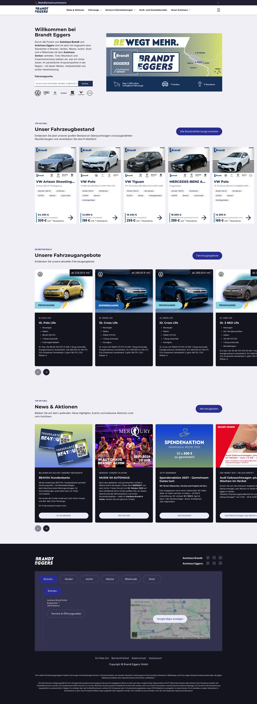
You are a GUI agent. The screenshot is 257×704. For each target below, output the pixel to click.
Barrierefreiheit (120, 658)
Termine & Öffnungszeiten (66, 613)
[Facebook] (208, 558)
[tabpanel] (128, 615)
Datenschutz (139, 658)
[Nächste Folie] (46, 372)
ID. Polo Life (41, 271)
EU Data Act (102, 658)
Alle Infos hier (124, 515)
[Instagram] (214, 558)
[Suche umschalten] (218, 2)
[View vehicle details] (70, 217)
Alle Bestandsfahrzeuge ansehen (199, 131)
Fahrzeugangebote (207, 255)
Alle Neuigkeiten (209, 408)
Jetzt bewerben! (184, 515)
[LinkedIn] (220, 558)
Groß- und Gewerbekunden (153, 10)
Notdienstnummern (52, 2)
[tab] (48, 579)
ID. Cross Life (102, 271)
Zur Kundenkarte (63, 515)
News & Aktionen (75, 10)
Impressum (155, 658)
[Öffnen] (218, 10)
